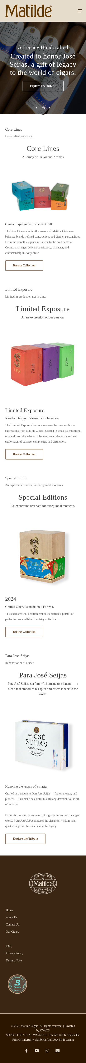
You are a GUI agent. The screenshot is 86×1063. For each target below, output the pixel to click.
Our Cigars (12, 931)
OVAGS (45, 1030)
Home (9, 910)
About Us (11, 917)
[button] (80, 11)
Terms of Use (14, 960)
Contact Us (12, 924)
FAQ (8, 946)
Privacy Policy (14, 953)
